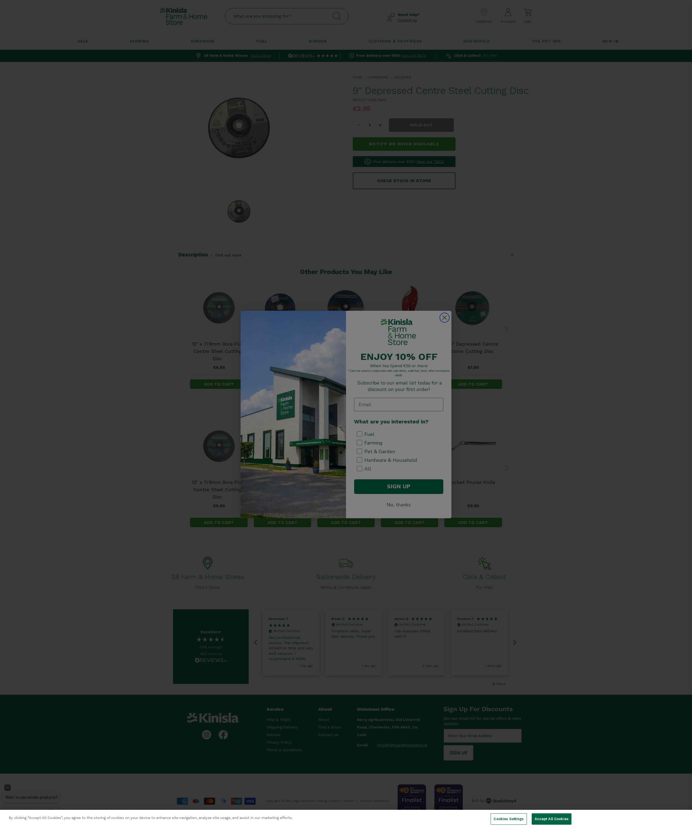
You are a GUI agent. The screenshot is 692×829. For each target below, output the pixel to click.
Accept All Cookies (551, 819)
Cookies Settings (509, 819)
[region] (346, 819)
